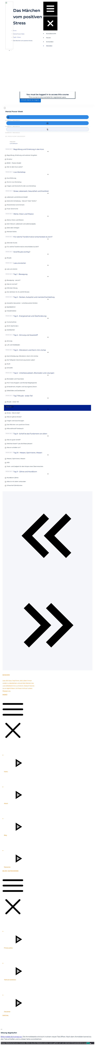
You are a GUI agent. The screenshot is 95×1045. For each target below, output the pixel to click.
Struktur (9, 159)
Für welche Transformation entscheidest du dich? (32, 237)
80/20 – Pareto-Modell (14, 163)
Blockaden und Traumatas (15, 379)
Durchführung (11, 178)
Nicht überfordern (12, 326)
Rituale (9, 258)
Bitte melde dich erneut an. (11, 1037)
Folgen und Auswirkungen (15, 421)
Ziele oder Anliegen (13, 228)
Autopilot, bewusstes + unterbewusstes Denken (22, 303)
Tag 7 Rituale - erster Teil (23, 396)
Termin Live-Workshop (14, 182)
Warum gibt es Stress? (14, 417)
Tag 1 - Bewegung (20, 274)
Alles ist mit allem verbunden (16, 481)
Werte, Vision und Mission (23, 214)
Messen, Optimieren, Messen (16, 458)
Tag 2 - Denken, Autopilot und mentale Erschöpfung (34, 297)
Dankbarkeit (11, 330)
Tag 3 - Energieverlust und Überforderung (29, 316)
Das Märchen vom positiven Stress (18, 424)
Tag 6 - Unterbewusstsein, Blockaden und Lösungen (33, 373)
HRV (8, 462)
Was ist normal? (12, 284)
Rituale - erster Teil (13, 402)
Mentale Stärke (12, 231)
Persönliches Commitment (15, 205)
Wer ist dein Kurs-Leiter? (15, 167)
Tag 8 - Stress (18, 407)
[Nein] (90, 1043)
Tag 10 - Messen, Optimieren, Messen (27, 453)
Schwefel (10, 368)
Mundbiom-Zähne (12, 477)
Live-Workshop (19, 172)
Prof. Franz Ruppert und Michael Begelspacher (22, 383)
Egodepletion (11, 307)
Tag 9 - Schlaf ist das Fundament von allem (30, 434)
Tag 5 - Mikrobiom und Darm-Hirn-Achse (29, 350)
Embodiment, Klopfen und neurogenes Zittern (22, 386)
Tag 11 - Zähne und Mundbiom (25, 472)
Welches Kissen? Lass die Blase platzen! (19, 443)
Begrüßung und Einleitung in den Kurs (28, 149)
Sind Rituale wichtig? (21, 252)
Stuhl (8, 364)
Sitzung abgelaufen (9, 1033)
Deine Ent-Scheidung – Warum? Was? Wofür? (22, 201)
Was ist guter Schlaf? (14, 440)
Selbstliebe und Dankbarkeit (16, 390)
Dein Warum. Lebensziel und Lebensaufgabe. (21, 224)
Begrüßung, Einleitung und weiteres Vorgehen (22, 155)
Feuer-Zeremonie (12, 209)
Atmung (9, 341)
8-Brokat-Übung (12, 288)
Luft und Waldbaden (13, 345)
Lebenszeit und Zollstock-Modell (17, 197)
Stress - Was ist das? (13, 413)
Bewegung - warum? (13, 280)
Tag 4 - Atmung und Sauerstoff (25, 335)
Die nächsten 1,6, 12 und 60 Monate (18, 292)
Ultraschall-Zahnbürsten (14, 485)
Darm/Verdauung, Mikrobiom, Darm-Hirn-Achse (22, 356)
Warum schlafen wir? (14, 447)
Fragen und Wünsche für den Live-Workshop (21, 186)
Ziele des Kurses (12, 243)
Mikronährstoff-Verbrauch (15, 428)
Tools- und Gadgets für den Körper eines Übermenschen (25, 466)
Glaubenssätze (11, 311)
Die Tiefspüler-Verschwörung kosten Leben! (21, 360)
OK (88, 1043)
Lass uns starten (19, 263)
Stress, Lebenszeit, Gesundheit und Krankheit (31, 191)
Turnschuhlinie (11, 322)
